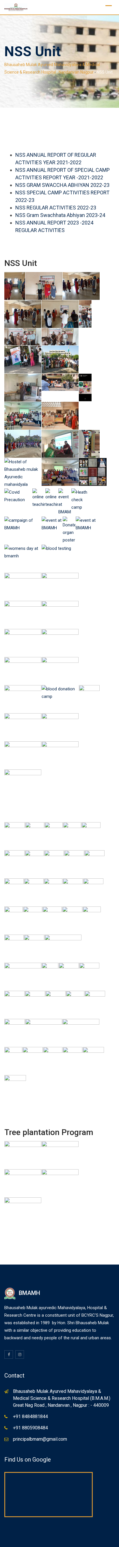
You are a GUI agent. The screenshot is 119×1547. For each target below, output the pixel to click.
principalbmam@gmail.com (40, 1439)
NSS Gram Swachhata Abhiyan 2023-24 (60, 215)
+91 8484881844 (30, 1416)
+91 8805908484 (30, 1428)
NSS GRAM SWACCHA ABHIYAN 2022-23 (62, 185)
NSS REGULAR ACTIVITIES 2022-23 (55, 208)
